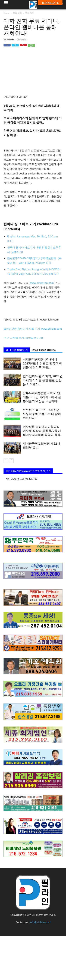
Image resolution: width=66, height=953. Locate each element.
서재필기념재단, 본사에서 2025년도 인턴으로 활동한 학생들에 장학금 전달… (42, 363)
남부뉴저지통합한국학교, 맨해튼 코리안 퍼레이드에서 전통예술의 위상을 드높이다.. (42, 397)
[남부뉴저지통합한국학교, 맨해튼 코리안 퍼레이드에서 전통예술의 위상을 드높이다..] (12, 397)
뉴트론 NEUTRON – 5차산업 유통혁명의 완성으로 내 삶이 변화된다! (42, 414)
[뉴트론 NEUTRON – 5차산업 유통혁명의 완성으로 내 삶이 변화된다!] (12, 414)
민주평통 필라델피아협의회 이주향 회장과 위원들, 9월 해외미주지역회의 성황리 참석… (42, 431)
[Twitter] (15, 47)
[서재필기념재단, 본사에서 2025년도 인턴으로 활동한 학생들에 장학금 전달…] (12, 363)
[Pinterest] (23, 47)
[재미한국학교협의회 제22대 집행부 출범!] (12, 448)
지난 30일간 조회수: (17, 478)
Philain (10, 39)
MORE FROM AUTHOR (44, 350)
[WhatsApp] (31, 47)
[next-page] (11, 460)
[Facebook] (7, 47)
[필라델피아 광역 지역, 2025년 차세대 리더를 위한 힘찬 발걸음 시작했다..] (12, 380)
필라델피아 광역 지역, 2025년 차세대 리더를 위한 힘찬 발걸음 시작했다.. (42, 380)
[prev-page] (6, 460)
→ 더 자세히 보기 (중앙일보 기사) (23, 337)
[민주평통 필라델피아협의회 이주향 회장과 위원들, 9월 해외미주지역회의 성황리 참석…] (12, 431)
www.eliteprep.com (42, 283)
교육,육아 (17, 13)
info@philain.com (40, 922)
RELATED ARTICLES (17, 350)
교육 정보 (29, 13)
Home (7, 13)
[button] (6, 4)
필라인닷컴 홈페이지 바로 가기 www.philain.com (33, 328)
